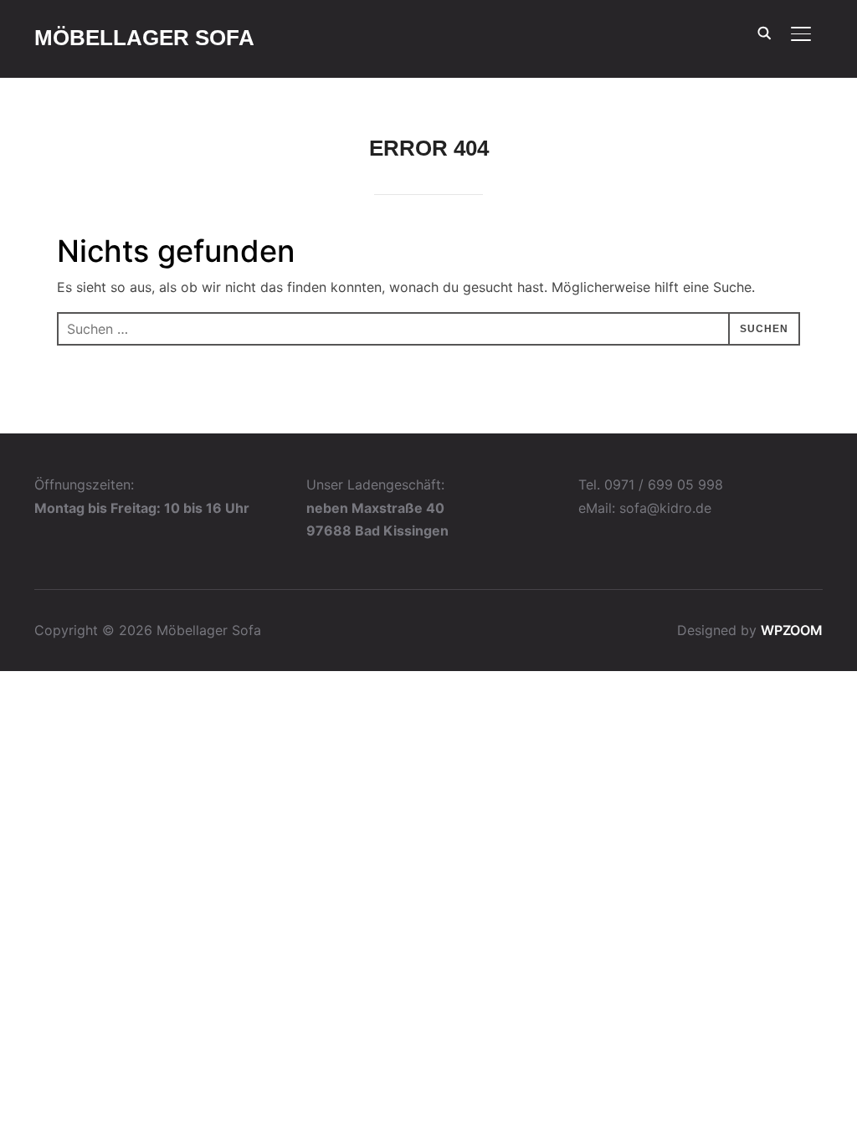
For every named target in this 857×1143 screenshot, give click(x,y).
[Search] (764, 32)
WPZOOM (792, 630)
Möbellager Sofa (144, 37)
